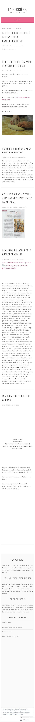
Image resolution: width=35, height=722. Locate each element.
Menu (18, 20)
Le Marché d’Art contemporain (10, 636)
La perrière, (17, 9)
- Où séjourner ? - (17, 599)
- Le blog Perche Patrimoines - (17, 578)
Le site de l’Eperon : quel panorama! (12, 627)
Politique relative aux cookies (16, 714)
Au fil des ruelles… (7, 622)
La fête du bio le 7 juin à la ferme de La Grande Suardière (16, 37)
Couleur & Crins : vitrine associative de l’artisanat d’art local (17, 198)
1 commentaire (15, 405)
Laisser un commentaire (16, 46)
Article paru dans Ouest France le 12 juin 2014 (16, 263)
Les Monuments (6, 632)
